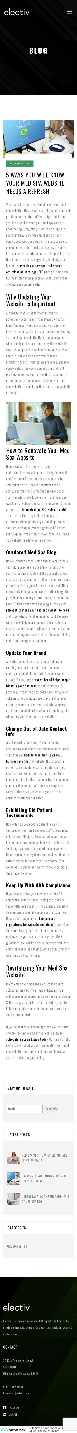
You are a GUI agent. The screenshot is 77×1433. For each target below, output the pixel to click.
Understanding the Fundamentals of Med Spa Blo (46, 1199)
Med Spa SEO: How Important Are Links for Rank (44, 1157)
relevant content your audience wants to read (37, 610)
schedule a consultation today (27, 1039)
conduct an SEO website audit (45, 509)
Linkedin (13, 1414)
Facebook (14, 1408)
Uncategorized (17, 1246)
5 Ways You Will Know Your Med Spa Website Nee (44, 1178)
